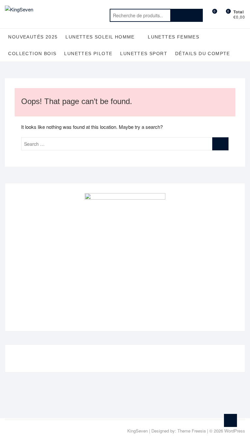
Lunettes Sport (143, 53)
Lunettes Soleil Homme (99, 36)
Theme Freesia (191, 431)
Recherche (186, 15)
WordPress (234, 431)
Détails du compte (202, 53)
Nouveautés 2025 (33, 36)
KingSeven (137, 431)
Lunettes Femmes (173, 36)
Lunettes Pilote (88, 53)
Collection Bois (32, 53)
